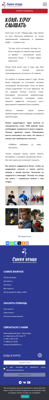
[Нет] (46, 392)
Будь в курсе (12, 355)
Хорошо (25, 396)
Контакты (7, 285)
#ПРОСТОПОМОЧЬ (24, 11)
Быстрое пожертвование (13, 316)
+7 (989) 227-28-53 (11, 342)
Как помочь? (9, 309)
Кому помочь (9, 313)
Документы (8, 281)
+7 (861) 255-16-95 (11, 339)
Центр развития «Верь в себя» (15, 292)
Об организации (10, 277)
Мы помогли (8, 288)
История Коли (24, 236)
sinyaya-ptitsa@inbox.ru (13, 344)
